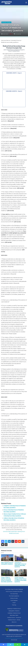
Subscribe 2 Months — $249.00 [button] (14, 91)
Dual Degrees (14, 600)
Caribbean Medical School (14, 613)
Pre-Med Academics (14, 596)
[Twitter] (6, 541)
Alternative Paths (14, 615)
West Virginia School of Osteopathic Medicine (7, 563)
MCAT (14, 602)
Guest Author (5, 33)
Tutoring (14, 604)
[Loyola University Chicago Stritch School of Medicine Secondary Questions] (21, 572)
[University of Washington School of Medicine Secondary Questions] (21, 557)
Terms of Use (14, 639)
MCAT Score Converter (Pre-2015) (14, 591)
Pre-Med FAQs (14, 593)
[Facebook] (2, 541)
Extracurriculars (14, 598)
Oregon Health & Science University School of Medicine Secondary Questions (6, 579)
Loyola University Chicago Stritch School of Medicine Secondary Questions (20, 579)
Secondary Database (6, 22)
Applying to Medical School (14, 608)
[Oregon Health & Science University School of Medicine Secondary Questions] (7, 572)
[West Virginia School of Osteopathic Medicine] (7, 557)
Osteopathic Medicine (14, 610)
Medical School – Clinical (14, 619)
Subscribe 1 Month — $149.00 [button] (14, 73)
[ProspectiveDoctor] (7, 2)
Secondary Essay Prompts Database (14, 589)
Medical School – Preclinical (14, 617)
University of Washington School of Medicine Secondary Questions (20, 564)
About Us (14, 622)
